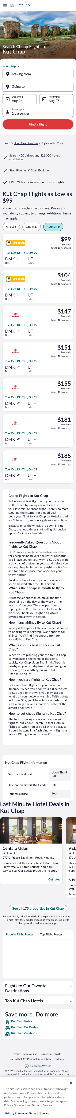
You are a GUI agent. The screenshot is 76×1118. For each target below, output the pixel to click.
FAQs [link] (58, 1054)
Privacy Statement (16, 1113)
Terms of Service (39, 1113)
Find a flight (38, 124)
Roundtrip (9, 66)
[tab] (20, 934)
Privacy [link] (16, 1054)
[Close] (71, 1083)
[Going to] (38, 87)
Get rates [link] (54, 879)
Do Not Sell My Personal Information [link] (30, 1059)
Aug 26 (17, 101)
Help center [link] (45, 1054)
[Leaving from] (38, 74)
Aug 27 (54, 101)
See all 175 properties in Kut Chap (38, 908)
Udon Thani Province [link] (26, 143)
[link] (38, 1022)
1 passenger (20, 113)
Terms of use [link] (30, 1054)
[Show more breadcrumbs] (6, 143)
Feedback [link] (58, 1059)
